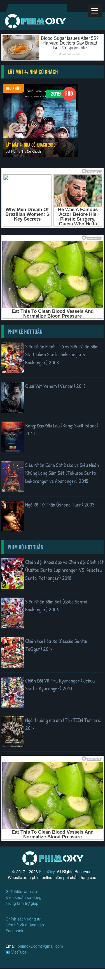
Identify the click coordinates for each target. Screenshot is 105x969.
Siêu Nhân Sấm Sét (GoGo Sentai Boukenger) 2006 (56, 605)
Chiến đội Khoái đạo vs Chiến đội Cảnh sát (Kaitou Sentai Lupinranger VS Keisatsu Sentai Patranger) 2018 (64, 570)
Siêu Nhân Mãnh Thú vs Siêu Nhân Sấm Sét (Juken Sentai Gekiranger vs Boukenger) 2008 (62, 354)
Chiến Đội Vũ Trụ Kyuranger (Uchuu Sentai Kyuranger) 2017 (60, 684)
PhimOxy (47, 871)
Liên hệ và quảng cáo (25, 925)
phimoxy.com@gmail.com (40, 946)
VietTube (18, 952)
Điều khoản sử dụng (23, 897)
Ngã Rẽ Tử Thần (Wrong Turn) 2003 (60, 504)
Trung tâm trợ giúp (22, 903)
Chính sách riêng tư (23, 919)
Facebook (14, 930)
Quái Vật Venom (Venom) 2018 (55, 386)
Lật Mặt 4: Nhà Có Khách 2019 (30, 144)
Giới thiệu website (21, 891)
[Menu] (95, 10)
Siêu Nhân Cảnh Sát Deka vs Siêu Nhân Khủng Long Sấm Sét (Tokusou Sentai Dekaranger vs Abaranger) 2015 (62, 473)
